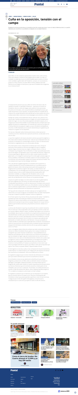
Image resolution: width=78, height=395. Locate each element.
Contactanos (57, 380)
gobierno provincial (15, 302)
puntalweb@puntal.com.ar (44, 391)
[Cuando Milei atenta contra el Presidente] (32, 332)
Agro (32, 378)
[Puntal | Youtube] (67, 4)
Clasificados (57, 383)
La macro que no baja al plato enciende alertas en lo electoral (17, 335)
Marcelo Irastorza (25, 365)
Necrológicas (23, 383)
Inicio (12, 377)
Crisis (12, 353)
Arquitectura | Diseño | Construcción (61, 318)
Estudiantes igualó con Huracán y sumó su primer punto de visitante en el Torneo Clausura (58, 87)
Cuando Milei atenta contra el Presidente (31, 334)
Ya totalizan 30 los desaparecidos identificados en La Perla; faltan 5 (47, 361)
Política (12, 385)
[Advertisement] (40, 95)
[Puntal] (14, 371)
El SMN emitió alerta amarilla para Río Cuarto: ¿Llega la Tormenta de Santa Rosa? (58, 97)
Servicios (57, 357)
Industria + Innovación (16, 317)
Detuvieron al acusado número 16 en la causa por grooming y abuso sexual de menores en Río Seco (62, 348)
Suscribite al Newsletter (57, 378)
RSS (59, 385)
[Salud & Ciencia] (32, 312)
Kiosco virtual (56, 381)
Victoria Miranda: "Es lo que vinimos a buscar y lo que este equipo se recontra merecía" (58, 92)
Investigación (58, 344)
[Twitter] (7, 16)
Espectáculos (23, 377)
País (21, 381)
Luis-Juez (34, 302)
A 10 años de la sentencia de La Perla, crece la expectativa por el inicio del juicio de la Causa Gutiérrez (58, 107)
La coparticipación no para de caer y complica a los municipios (47, 348)
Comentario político (14, 332)
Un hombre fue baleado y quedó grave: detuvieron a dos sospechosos (58, 101)
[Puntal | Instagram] (60, 370)
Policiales (12, 383)
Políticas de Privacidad (22, 389)
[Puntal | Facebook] (61, 4)
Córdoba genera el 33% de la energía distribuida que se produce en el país (62, 360)
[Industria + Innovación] (17, 312)
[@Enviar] (7, 19)
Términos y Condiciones (14, 389)
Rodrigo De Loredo (26, 302)
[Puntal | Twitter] (64, 4)
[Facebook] (7, 14)
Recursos (42, 344)
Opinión (27, 332)
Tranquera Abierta (45, 317)
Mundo (32, 376)
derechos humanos (44, 357)
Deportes (12, 381)
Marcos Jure (12, 72)
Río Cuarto (13, 379)
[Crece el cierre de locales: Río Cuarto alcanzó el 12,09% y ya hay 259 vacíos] (25, 346)
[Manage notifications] (75, 392)
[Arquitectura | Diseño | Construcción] (62, 312)
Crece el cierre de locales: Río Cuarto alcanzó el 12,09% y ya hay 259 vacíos (24, 358)
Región (22, 379)
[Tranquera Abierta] (47, 312)
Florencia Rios (59, 110)
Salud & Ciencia (29, 317)
